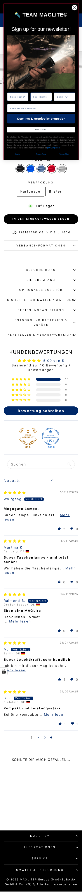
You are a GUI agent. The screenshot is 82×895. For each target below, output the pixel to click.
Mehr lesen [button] (20, 621)
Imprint (17, 154)
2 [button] (39, 737)
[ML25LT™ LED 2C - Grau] (17, 814)
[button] (21, 379)
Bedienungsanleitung (41, 310)
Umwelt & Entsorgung (40, 870)
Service (40, 858)
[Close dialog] (74, 7)
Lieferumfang (40, 279)
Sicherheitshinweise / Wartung (41, 299)
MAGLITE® (39, 835)
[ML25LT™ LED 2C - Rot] (22, 814)
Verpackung (41, 182)
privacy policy (53, 148)
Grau (41, 168)
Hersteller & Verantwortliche (41, 334)
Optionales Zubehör (41, 289)
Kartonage (30, 191)
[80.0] (28, 436)
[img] (15, 493)
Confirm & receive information (41, 119)
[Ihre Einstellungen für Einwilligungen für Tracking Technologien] (3, 671)
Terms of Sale (64, 154)
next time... (41, 129)
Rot (51, 168)
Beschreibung (41, 269)
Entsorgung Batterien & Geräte (41, 322)
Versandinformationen (41, 245)
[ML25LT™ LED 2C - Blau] (12, 814)
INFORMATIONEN (40, 847)
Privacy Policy (41, 154)
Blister (55, 191)
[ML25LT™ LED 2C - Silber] (28, 814)
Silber (62, 168)
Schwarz (20, 168)
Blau (30, 168)
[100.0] (50, 436)
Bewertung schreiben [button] (41, 411)
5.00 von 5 (53, 361)
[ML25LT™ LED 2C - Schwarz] (7, 814)
